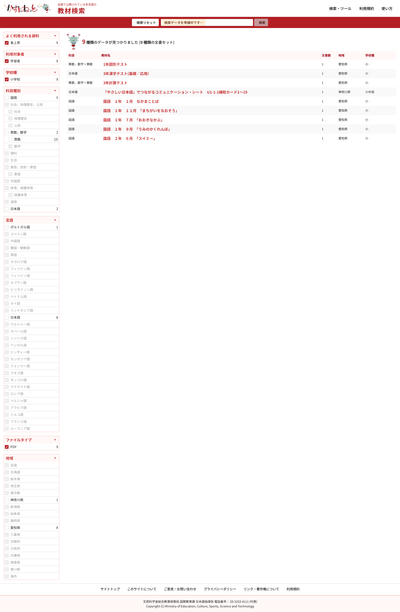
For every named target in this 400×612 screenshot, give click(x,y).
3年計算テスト (115, 82)
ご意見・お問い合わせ (180, 589)
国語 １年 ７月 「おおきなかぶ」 (134, 119)
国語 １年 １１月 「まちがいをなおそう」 (141, 110)
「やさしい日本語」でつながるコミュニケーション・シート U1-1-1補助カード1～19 (175, 92)
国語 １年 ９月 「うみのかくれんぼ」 (137, 129)
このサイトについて (141, 589)
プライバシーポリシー (220, 589)
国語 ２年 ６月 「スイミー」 (131, 138)
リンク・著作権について (261, 589)
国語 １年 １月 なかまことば (131, 101)
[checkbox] (7, 43)
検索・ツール (340, 8)
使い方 (387, 8)
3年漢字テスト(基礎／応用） (127, 73)
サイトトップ (110, 589)
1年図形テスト (115, 64)
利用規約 (366, 8)
